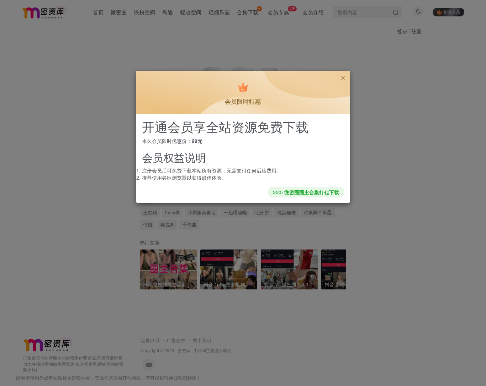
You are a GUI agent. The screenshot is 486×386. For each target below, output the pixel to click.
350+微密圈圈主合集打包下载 (306, 192)
